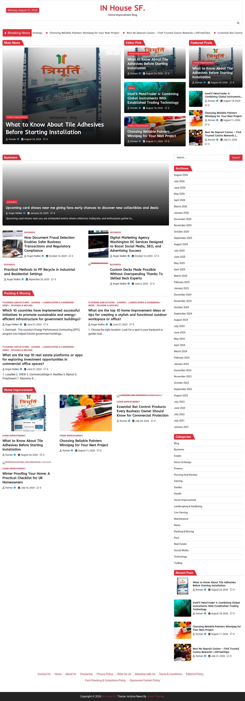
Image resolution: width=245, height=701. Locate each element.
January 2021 (181, 427)
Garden (178, 487)
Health (177, 493)
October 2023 (181, 382)
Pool (176, 537)
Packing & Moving (22, 305)
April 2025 (179, 269)
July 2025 (179, 250)
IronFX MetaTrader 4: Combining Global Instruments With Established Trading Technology (153, 98)
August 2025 (181, 244)
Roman (12, 139)
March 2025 (180, 275)
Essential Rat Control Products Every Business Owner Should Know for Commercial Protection (142, 410)
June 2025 (179, 256)
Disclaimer (86, 674)
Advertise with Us (145, 674)
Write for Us (124, 674)
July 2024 (179, 326)
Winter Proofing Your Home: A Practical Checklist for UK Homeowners (26, 477)
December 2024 (182, 294)
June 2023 (179, 408)
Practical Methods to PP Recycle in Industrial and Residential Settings (39, 271)
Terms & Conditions (170, 674)
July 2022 (179, 414)
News (131, 88)
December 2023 (182, 370)
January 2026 (181, 212)
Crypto (177, 455)
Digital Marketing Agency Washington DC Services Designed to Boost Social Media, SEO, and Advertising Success (136, 243)
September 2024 (183, 313)
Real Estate (180, 544)
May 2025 (179, 263)
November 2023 (183, 376)
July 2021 (179, 420)
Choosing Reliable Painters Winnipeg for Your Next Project (53, 32)
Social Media (181, 550)
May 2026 (179, 193)
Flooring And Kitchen (15, 302)
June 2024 (179, 332)
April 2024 (179, 345)
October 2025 (181, 231)
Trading (178, 563)
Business (11, 202)
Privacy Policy (105, 674)
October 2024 (181, 307)
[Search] (238, 23)
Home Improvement (17, 117)
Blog (176, 443)
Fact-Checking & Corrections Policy (105, 680)
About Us (71, 674)
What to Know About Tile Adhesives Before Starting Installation (55, 128)
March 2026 (180, 206)
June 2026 (179, 187)
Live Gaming (181, 512)
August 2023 (181, 395)
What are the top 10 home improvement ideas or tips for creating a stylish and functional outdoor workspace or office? (127, 314)
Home (58, 674)
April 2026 (179, 200)
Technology (180, 556)
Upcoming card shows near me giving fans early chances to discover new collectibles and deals (82, 208)
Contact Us (44, 674)
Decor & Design (182, 462)
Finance (178, 468)
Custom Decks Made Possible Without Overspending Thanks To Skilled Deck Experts (136, 273)
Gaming (35, 302)
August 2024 (181, 319)
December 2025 (182, 219)
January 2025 (181, 288)
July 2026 (179, 181)
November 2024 (183, 301)
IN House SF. (122, 7)
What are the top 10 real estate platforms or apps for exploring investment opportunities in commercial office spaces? (42, 359)
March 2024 (180, 351)
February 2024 (182, 357)
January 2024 (181, 364)
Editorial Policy (195, 674)
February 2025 (182, 282)
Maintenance (181, 518)
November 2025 (183, 225)
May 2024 (179, 338)
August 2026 (181, 175)
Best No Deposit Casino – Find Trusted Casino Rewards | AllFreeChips (137, 32)
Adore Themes (155, 696)
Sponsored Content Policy (145, 680)
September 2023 (183, 389)
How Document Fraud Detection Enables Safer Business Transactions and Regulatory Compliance (49, 243)
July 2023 (179, 401)
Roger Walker (15, 213)
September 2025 (183, 238)
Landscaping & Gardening (58, 302)
